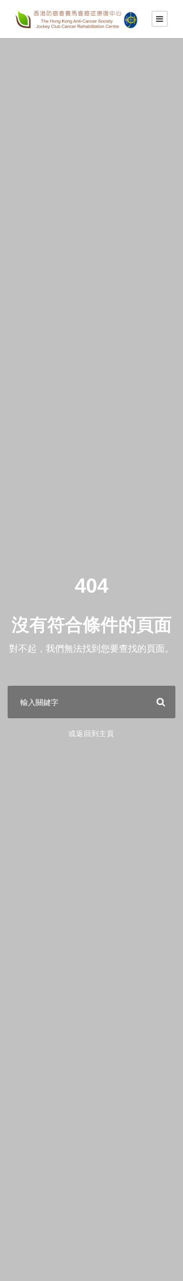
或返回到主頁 (91, 733)
